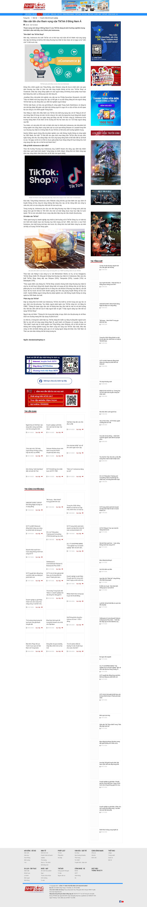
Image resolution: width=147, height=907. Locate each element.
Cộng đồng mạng (68, 14)
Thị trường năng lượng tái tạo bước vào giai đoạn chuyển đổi (34, 622)
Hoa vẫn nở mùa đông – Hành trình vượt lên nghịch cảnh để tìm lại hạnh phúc (110, 437)
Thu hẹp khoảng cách (106, 381)
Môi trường (27, 860)
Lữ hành (26, 875)
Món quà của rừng (105, 715)
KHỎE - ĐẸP (44, 868)
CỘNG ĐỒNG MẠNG (97, 851)
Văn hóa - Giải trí (56, 14)
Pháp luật (46, 14)
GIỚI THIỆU (95, 868)
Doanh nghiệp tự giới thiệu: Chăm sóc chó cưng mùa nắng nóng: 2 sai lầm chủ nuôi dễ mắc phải (110, 808)
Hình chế (94, 857)
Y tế (25, 862)
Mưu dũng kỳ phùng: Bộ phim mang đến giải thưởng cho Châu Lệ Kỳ (110, 742)
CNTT (76, 873)
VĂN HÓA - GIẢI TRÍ (80, 851)
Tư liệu (60, 873)
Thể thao (78, 14)
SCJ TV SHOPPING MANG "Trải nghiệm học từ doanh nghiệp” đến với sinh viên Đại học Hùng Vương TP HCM (75, 547)
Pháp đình (60, 855)
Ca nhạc (77, 853)
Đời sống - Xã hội (31, 14)
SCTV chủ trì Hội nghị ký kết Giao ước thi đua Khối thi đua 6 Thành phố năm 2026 (110, 696)
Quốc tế (110, 857)
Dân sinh (26, 853)
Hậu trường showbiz (80, 855)
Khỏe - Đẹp (97, 14)
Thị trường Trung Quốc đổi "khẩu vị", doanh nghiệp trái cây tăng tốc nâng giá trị (54, 593)
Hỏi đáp (60, 857)
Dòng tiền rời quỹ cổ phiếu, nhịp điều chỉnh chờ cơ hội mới (54, 646)
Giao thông (27, 857)
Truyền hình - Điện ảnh (81, 862)
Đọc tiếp (38, 432)
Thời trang (77, 857)
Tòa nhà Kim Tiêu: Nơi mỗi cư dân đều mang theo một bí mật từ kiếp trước (110, 457)
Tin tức (60, 853)
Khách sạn (27, 873)
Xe (75, 878)
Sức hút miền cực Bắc (106, 569)
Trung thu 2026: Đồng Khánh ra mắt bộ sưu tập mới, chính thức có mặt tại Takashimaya (110, 339)
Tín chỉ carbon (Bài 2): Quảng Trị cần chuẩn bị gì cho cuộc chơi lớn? (74, 646)
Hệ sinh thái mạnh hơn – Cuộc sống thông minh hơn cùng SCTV (34, 551)
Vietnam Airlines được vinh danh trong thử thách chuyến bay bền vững (54, 450)
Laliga (110, 853)
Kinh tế (40, 14)
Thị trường (44, 860)
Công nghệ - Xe (113, 14)
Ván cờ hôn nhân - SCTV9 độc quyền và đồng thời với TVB (110, 421)
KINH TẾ (43, 851)
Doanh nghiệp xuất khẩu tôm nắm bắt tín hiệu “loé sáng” (54, 427)
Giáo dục (26, 855)
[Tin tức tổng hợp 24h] (34, 2)
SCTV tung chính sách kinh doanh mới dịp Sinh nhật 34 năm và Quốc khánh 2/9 (75, 528)
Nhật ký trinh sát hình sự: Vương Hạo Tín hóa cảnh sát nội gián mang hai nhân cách (110, 392)
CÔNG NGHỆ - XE (80, 868)
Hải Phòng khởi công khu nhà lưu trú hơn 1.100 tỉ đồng (74, 619)
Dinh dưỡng (44, 878)
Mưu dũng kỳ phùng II (106, 560)
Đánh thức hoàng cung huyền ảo (109, 829)
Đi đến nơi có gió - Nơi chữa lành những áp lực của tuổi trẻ (109, 587)
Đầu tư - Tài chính (45, 862)
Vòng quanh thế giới (63, 870)
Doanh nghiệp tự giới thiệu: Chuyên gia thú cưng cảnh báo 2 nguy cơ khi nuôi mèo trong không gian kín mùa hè (75, 580)
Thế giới (104, 14)
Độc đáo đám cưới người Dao (108, 411)
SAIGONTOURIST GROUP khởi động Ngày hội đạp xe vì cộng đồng (34, 504)
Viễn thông (78, 875)
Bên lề (110, 860)
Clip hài (94, 855)
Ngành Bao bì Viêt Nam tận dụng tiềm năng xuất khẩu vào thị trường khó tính (34, 427)
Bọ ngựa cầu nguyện (105, 657)
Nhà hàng (27, 880)
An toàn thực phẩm (46, 870)
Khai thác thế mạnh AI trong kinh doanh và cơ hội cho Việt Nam (54, 622)
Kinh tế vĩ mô (44, 853)
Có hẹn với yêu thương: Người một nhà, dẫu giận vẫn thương (109, 266)
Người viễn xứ (61, 875)
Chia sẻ (94, 853)
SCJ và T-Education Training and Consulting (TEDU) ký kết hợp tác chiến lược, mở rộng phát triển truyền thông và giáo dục (54, 536)
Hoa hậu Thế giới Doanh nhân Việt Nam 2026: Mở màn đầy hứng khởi (109, 763)
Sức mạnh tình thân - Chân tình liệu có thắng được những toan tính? (110, 283)
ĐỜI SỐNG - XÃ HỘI (30, 851)
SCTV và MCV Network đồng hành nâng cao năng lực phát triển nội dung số (34, 528)
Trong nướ (111, 855)
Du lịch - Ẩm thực (87, 14)
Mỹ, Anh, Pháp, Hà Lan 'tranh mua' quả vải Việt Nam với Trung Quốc (33, 646)
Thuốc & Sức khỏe (46, 875)
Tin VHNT (77, 860)
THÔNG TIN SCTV (97, 870)
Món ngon (27, 878)
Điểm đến (26, 870)
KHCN (76, 870)
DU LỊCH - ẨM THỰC (30, 868)
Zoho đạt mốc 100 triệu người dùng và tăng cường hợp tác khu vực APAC (34, 450)
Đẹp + (42, 873)
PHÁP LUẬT (61, 851)
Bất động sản (44, 865)
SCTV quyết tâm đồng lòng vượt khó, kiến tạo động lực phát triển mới (34, 575)
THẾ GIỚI (60, 868)
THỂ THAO (111, 851)
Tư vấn (43, 880)
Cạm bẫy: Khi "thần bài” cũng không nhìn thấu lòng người (110, 579)
